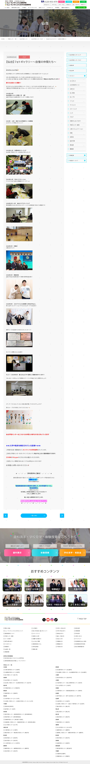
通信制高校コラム (37, 644)
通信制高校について (9, 633)
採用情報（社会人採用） (81, 641)
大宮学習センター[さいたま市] (12, 698)
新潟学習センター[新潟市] (11, 738)
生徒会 (72, 137)
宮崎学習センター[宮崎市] (63, 743)
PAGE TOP (83, 619)
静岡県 (5, 745)
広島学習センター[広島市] (63, 701)
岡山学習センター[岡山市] (63, 711)
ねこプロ (72, 97)
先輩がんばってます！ (75, 121)
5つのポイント (50, 7)
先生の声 (72, 70)
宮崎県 (57, 740)
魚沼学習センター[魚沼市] (11, 740)
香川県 (57, 714)
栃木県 (5, 685)
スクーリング (73, 109)
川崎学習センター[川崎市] (11, 730)
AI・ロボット (73, 81)
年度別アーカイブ (74, 160)
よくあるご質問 (36, 641)
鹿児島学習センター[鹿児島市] (64, 748)
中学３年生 (54, 4)
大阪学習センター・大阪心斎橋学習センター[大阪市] (69, 683)
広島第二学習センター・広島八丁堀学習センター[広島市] (70, 704)
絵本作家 (72, 141)
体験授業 (69, 1)
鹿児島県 (58, 745)
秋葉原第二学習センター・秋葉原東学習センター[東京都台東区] (20, 722)
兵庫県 (57, 693)
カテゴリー (72, 76)
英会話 (72, 145)
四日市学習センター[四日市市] (64, 677)
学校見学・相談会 (72, 553)
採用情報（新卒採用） (80, 644)
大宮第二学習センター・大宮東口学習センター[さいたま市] (19, 701)
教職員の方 (83, 4)
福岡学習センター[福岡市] (63, 730)
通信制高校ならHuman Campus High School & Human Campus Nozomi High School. (41, 762)
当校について (42, 7)
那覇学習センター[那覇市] (63, 756)
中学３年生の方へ (61, 631)
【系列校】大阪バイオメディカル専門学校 (14, 658)
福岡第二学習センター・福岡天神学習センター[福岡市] (70, 732)
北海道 (5, 667)
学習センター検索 (81, 7)
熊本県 (57, 735)
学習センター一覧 (12, 39)
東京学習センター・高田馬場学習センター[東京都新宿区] (18, 714)
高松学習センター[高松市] (63, 717)
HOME (3, 39)
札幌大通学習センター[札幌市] (12, 669)
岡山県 (57, 709)
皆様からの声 (36, 636)
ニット (71, 113)
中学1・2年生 (61, 4)
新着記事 (72, 155)
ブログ (71, 117)
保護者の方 (68, 4)
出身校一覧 (7, 649)
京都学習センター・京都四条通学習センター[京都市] (69, 690)
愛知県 (57, 667)
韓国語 (72, 149)
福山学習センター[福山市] (63, 706)
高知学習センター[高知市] (63, 722)
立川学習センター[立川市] (11, 725)
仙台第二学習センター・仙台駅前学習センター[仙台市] (18, 683)
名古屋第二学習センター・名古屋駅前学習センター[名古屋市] (72, 672)
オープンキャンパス (32, 7)
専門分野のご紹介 (16, 7)
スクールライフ (36, 633)
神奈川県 (5, 727)
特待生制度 (35, 646)
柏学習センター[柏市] (10, 709)
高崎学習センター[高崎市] (11, 693)
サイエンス (73, 105)
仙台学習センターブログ (37, 39)
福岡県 (57, 725)
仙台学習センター (24, 39)
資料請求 (61, 1)
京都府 (57, 688)
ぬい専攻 (72, 93)
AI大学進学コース (74, 85)
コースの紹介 (8, 638)
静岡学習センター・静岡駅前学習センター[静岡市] (17, 748)
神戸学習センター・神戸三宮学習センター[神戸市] (69, 696)
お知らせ (72, 89)
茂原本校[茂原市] (9, 706)
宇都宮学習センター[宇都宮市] (12, 688)
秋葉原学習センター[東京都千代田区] (14, 719)
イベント (72, 101)
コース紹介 (7, 7)
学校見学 (76, 1)
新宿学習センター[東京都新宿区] (13, 717)
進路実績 (7, 652)
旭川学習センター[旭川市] (11, 675)
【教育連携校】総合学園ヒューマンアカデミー (15, 660)
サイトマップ (78, 638)
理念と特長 (7, 628)
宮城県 (5, 677)
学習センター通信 (74, 125)
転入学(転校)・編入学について (40, 631)
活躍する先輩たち (65, 7)
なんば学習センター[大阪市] (64, 685)
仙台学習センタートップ (75, 55)
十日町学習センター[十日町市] (12, 743)
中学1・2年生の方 (61, 628)
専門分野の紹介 (9, 641)
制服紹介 (7, 646)
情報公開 (35, 649)
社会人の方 (60, 638)
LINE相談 (83, 1)
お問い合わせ (78, 636)
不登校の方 (60, 646)
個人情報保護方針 (79, 646)
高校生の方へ (47, 4)
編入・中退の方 (76, 4)
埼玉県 (5, 696)
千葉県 (5, 704)
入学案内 (24, 7)
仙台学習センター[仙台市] (11, 680)
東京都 (5, 711)
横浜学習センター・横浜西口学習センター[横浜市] (17, 732)
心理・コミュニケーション (76, 129)
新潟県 (5, 735)
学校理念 (57, 7)
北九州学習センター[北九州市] (64, 727)
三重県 (57, 675)
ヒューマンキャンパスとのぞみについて (14, 631)
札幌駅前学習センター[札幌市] (12, 672)
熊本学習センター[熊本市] (63, 738)
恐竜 (71, 133)
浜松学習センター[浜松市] (11, 751)
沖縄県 (57, 751)
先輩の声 (72, 65)
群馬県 (5, 690)
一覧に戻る (34, 515)
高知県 (57, 719)
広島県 (57, 698)
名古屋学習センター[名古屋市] (64, 669)
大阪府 (57, 680)
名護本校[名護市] (61, 753)
